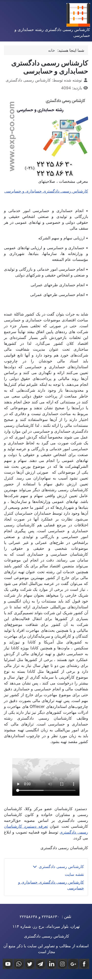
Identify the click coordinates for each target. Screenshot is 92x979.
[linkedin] (51, 964)
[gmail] (73, 964)
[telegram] (40, 964)
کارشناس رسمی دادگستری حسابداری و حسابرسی (46, 191)
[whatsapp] (18, 964)
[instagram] (62, 964)
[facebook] (84, 964)
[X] (30, 964)
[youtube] (8, 964)
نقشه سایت (74, 874)
